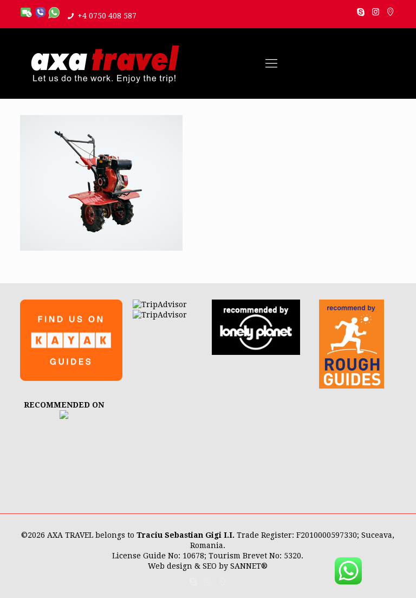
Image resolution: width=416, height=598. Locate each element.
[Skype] (361, 12)
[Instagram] (375, 12)
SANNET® (249, 566)
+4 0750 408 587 (106, 15)
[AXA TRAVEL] (64, 416)
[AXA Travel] (105, 63)
